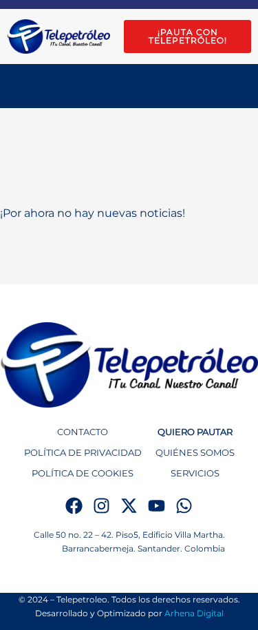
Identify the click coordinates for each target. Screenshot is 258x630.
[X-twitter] (129, 505)
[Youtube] (156, 505)
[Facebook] (74, 505)
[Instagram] (101, 505)
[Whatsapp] (184, 505)
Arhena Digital (194, 613)
